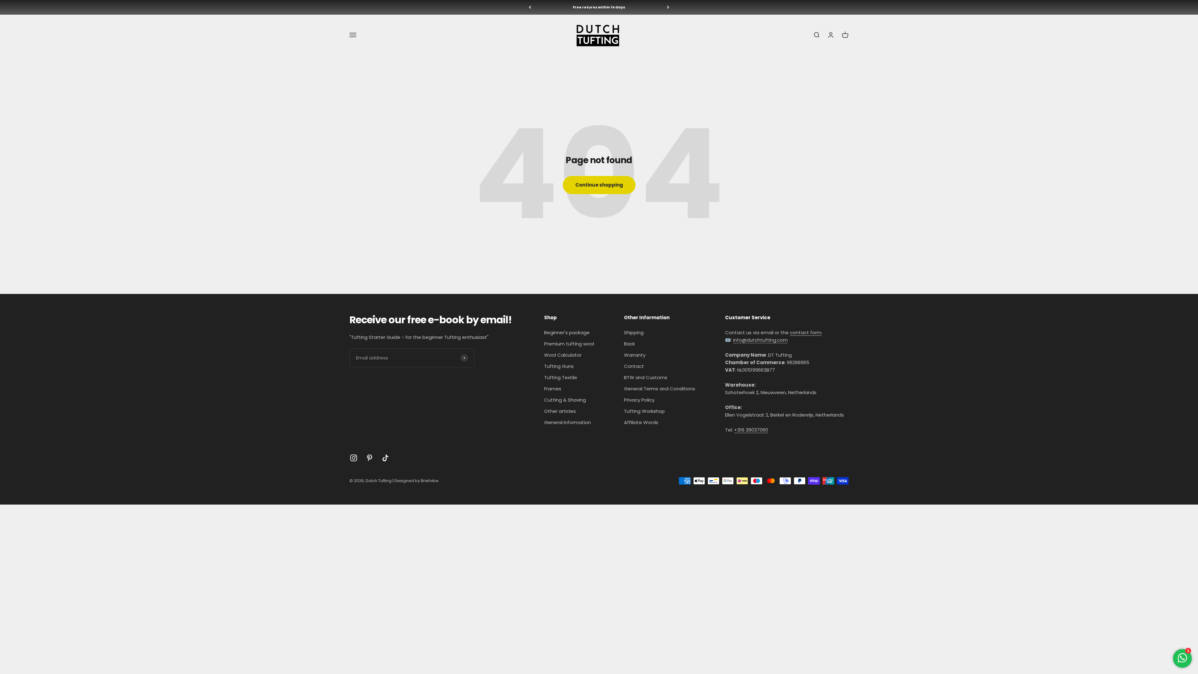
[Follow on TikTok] (385, 458)
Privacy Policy (639, 400)
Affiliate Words (641, 422)
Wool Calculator (563, 355)
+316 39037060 (751, 430)
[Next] (668, 7)
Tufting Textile (560, 377)
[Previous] (530, 7)
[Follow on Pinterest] (369, 458)
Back (629, 343)
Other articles (560, 411)
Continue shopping (599, 185)
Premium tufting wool (569, 343)
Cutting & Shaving (565, 400)
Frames (552, 388)
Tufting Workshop (644, 411)
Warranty (634, 355)
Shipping (634, 332)
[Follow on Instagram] (353, 458)
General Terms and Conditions (659, 388)
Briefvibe (430, 481)
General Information (567, 422)
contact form (805, 332)
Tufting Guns (559, 366)
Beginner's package (567, 332)
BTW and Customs (645, 377)
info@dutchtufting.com (760, 340)
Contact (634, 366)
